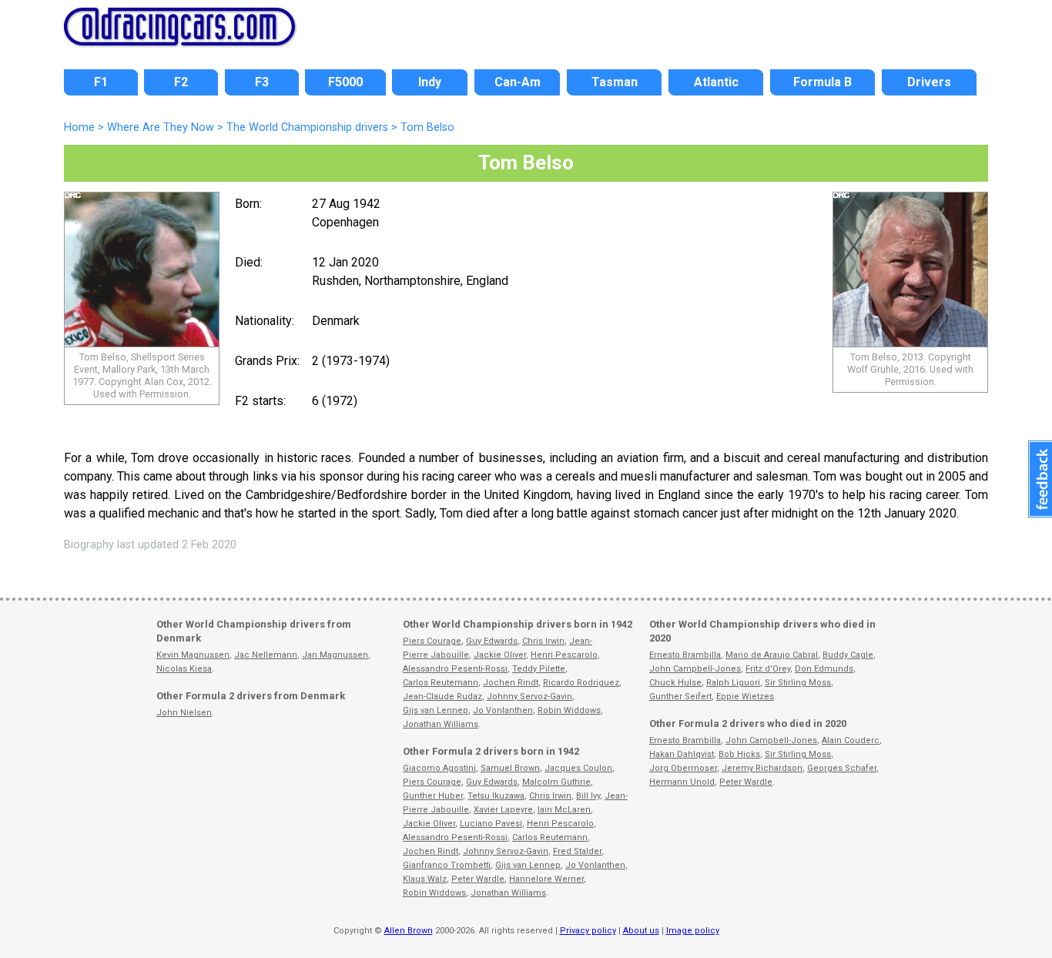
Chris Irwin (543, 641)
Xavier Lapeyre (503, 810)
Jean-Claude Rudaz (442, 697)
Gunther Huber (433, 796)
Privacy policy (588, 931)
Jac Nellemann (265, 655)
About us (641, 931)
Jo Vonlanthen (503, 710)
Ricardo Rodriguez (581, 683)
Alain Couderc (850, 740)
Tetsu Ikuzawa (495, 796)
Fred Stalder (577, 851)
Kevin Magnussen (192, 655)
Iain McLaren (564, 810)
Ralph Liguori (733, 683)
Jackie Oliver (500, 655)
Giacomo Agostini (439, 768)
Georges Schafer (841, 768)
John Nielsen (184, 713)
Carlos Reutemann (440, 683)
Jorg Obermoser (683, 768)
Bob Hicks (739, 754)
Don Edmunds (824, 669)
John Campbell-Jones (695, 669)
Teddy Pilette (538, 669)
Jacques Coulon (578, 768)
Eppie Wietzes (745, 697)
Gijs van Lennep (435, 710)
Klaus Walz (425, 879)
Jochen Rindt (510, 683)
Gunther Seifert (680, 697)
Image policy (692, 931)
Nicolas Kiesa (184, 669)
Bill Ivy (588, 796)
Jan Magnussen (335, 655)
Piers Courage (432, 641)
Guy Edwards (492, 641)
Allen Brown (408, 931)
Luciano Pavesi (491, 824)
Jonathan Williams (440, 724)
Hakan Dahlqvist (681, 754)
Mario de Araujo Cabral (771, 655)
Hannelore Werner (546, 879)
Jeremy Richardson (762, 768)
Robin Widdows (569, 710)
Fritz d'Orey (767, 669)
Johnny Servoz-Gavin (529, 697)
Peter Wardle (477, 879)
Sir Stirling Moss (798, 683)
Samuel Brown (510, 768)
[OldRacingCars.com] (179, 37)
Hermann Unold (682, 782)
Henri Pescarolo (564, 655)
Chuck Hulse (675, 683)
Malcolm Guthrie (556, 782)
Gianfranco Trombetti (447, 865)
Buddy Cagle (848, 655)
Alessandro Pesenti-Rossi (455, 669)
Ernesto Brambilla (685, 655)
